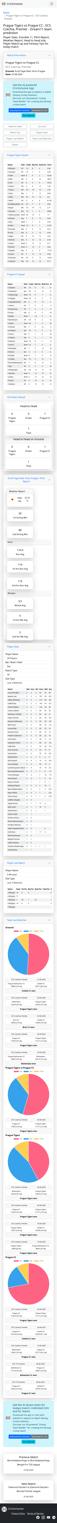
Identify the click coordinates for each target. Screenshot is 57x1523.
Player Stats (42, 132)
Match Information (16, 55)
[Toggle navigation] (51, 3)
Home (6, 12)
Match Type (11, 670)
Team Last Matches (42, 138)
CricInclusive (15, 4)
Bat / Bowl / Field (13, 662)
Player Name (11, 654)
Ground (42, 126)
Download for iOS (39, 110)
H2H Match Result (16, 397)
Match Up (15, 132)
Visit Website (28, 115)
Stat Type (10, 678)
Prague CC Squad (16, 274)
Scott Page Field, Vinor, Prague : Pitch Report (26, 480)
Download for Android (19, 110)
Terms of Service (35, 1513)
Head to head (15, 126)
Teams (15, 144)
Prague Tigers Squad (17, 155)
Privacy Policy (18, 1513)
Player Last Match (15, 138)
